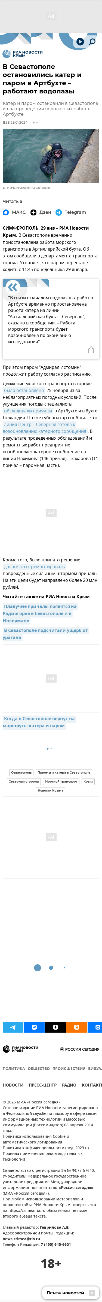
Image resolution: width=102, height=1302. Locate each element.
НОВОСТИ (13, 1086)
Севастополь (21, 772)
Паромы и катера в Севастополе (64, 772)
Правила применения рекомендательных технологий (43, 1157)
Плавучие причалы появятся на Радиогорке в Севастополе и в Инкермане (40, 614)
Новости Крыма (50, 790)
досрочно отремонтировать (34, 567)
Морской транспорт (61, 781)
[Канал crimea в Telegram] (13, 1027)
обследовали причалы (28, 411)
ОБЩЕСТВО (39, 1069)
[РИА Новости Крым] (22, 54)
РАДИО (69, 1086)
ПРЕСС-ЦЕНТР (43, 1086)
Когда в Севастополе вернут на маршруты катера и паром (39, 723)
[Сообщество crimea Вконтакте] (34, 1027)
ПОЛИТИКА (14, 1069)
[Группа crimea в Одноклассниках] (76, 1027)
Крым (88, 781)
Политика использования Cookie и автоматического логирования (36, 1140)
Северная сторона (24, 781)
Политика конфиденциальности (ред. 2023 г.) (46, 1148)
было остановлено (24, 390)
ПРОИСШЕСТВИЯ (68, 1069)
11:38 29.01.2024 (15, 122)
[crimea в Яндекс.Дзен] (55, 1027)
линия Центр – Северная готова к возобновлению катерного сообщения (44, 428)
